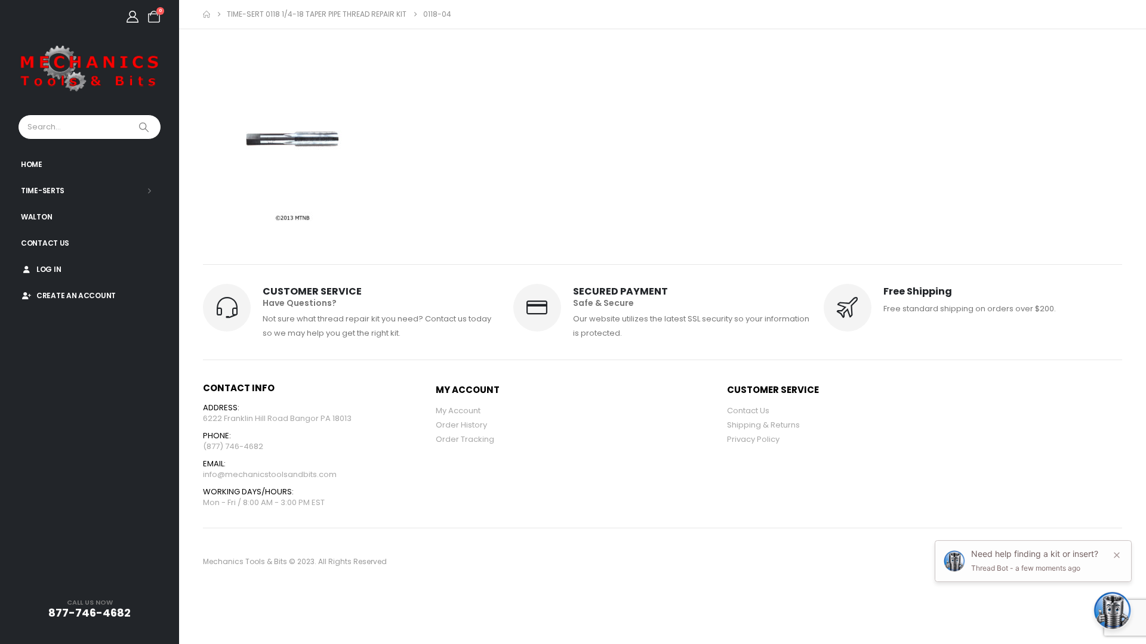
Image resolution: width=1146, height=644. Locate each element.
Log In (48, 269)
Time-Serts (42, 190)
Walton (36, 217)
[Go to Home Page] (206, 14)
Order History (461, 425)
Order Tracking (465, 439)
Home (31, 164)
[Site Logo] (89, 69)
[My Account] (132, 17)
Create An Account (76, 295)
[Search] (145, 127)
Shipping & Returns (763, 425)
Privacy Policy (753, 439)
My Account (458, 410)
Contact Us (45, 243)
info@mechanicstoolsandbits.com (270, 474)
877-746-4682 (89, 612)
